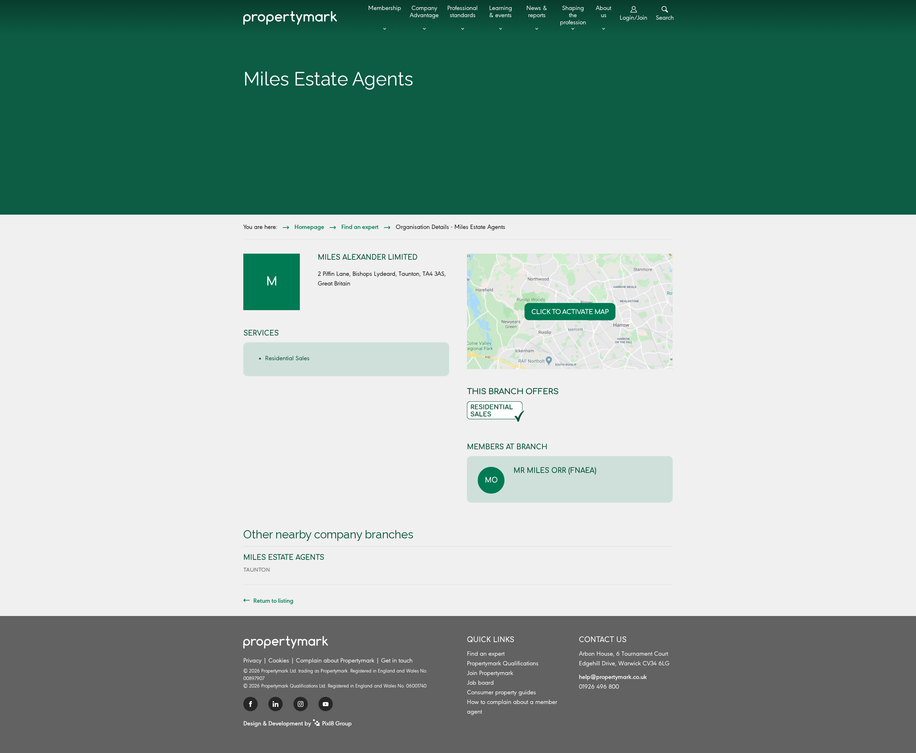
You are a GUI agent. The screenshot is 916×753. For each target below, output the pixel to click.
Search (665, 17)
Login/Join (633, 17)
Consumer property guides (501, 692)
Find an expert (360, 226)
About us (603, 11)
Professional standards (462, 11)
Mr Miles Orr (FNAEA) (554, 470)
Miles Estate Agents (283, 557)
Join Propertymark (490, 672)
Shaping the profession (573, 15)
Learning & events (500, 11)
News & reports (536, 11)
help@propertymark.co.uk (613, 676)
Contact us (603, 640)
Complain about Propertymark (335, 660)
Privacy (252, 660)
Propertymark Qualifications (503, 663)
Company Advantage (424, 11)
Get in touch (397, 660)
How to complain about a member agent (512, 706)
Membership (384, 7)
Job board (480, 682)
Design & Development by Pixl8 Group (297, 723)
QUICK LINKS (490, 640)
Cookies (278, 660)
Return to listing (273, 600)
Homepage (309, 226)
